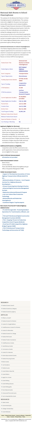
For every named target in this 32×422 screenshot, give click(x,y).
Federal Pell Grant (7, 336)
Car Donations (6, 365)
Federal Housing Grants (8, 358)
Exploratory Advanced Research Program (15, 192)
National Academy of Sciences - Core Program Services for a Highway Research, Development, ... (16, 182)
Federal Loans (6, 368)
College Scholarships (7, 408)
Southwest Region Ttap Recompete (13, 202)
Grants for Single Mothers (9, 324)
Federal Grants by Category (9, 308)
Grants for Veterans (7, 352)
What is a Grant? (6, 318)
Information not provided (9, 157)
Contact (12, 416)
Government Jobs (6, 405)
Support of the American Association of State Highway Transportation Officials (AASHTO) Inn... (16, 176)
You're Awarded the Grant (9, 396)
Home (2, 415)
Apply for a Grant (6, 377)
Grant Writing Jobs (7, 387)
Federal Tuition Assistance (9, 340)
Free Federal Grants (7, 390)
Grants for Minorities (7, 330)
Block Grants (5, 361)
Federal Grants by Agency (9, 311)
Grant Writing (5, 380)
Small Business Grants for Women (11, 327)
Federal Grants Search (8, 305)
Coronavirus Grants (7, 349)
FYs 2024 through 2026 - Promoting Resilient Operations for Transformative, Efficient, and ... (15, 212)
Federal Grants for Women (9, 321)
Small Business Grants (8, 343)
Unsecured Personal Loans (9, 393)
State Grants (5, 402)
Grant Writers (5, 374)
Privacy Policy (18, 416)
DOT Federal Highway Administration (23, 69)
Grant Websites (6, 412)
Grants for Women (20, 415)
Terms (23, 416)
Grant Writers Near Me (8, 371)
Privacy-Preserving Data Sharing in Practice (16, 186)
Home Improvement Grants (9, 355)
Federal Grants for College (9, 333)
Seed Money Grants (7, 346)
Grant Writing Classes (8, 383)
